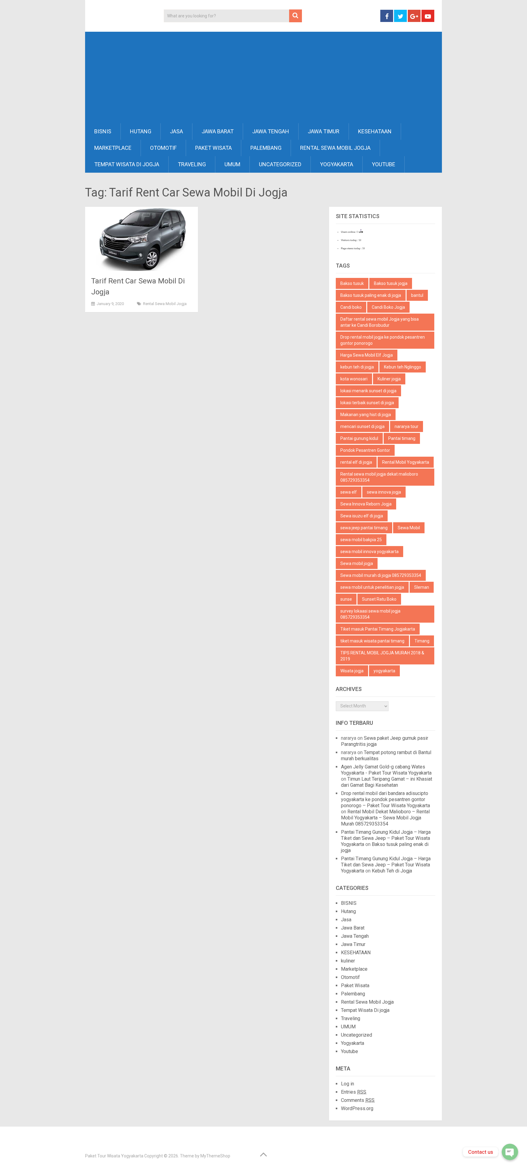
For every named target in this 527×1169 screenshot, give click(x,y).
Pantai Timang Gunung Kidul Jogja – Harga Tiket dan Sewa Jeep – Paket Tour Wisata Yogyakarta (386, 838)
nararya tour (406, 426)
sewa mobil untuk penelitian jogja (372, 587)
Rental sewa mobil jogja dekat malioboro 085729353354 (379, 477)
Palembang (265, 148)
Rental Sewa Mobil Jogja (335, 148)
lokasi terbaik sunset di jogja (367, 402)
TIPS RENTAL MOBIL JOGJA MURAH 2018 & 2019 (382, 655)
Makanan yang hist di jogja (365, 414)
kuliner (348, 961)
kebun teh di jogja (357, 367)
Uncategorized (280, 164)
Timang (421, 640)
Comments (358, 1100)
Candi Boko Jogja (388, 307)
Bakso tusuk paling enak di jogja (370, 295)
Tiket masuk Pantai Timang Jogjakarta (377, 629)
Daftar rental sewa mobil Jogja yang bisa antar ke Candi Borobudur (379, 322)
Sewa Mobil (409, 527)
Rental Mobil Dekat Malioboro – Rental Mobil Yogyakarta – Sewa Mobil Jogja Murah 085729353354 (385, 818)
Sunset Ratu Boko (379, 599)
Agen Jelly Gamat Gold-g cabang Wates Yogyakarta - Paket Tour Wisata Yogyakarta (386, 770)
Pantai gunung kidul (359, 438)
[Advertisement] (263, 77)
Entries (353, 1092)
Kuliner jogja (389, 378)
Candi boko (351, 307)
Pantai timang (401, 438)
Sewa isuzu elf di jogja (361, 515)
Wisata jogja (352, 670)
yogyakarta (384, 670)
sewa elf (348, 492)
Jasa (176, 131)
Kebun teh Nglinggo (402, 367)
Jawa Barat (218, 131)
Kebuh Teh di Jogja (392, 871)
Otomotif (163, 148)
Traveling (192, 164)
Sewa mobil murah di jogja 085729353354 (380, 575)
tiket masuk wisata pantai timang (372, 640)
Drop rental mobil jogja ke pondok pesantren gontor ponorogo (382, 340)
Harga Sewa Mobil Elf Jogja (366, 355)
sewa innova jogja (384, 492)
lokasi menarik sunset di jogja (368, 390)
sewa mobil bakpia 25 (361, 539)
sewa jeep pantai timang (364, 527)
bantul (417, 295)
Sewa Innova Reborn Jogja (366, 504)
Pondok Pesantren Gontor (365, 450)
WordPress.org (357, 1108)
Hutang (140, 131)
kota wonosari (353, 378)
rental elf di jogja (356, 462)
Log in (347, 1084)
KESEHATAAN (375, 131)
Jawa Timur (323, 131)
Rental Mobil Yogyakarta (405, 462)
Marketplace (112, 148)
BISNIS (102, 131)
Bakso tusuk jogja (390, 283)
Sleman (421, 587)
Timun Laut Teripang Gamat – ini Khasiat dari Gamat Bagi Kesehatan (386, 782)
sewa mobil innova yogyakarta (369, 551)
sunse (346, 599)
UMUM (232, 164)
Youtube (383, 164)
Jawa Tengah (270, 131)
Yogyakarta (336, 164)
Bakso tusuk (352, 283)
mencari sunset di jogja (362, 426)
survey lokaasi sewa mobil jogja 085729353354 (370, 614)
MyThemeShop (215, 1155)
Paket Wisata (213, 148)
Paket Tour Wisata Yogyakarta (114, 1155)
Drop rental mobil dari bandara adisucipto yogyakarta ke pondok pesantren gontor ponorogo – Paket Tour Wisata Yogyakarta (385, 799)
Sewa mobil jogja (356, 563)
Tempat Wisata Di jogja (126, 164)
